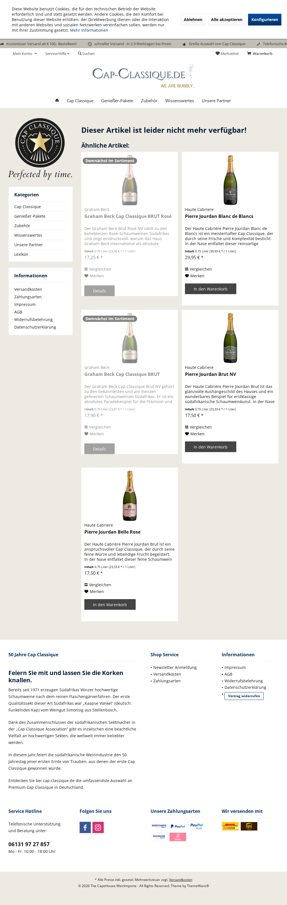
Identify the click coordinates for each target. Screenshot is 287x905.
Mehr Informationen (89, 30)
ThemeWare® (198, 885)
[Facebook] (85, 827)
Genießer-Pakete (29, 216)
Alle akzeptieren (226, 19)
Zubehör (22, 225)
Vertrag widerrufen (244, 696)
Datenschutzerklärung (35, 327)
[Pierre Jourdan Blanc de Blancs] (230, 180)
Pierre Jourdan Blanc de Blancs (219, 216)
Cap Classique (27, 206)
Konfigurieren (264, 19)
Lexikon (21, 254)
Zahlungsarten (28, 296)
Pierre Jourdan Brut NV (210, 374)
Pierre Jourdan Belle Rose (112, 532)
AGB (18, 312)
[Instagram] (98, 827)
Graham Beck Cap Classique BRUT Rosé (128, 216)
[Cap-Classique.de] (40, 149)
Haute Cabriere (199, 209)
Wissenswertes (28, 235)
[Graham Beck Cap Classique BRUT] (129, 338)
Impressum (25, 304)
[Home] (57, 100)
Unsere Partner (28, 244)
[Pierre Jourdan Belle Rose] (129, 496)
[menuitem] (261, 53)
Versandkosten (28, 289)
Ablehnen (193, 19)
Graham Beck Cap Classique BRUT (122, 374)
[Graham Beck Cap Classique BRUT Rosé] (129, 180)
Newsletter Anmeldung (175, 667)
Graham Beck (96, 209)
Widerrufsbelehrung (33, 319)
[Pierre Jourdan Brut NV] (230, 338)
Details (99, 291)
